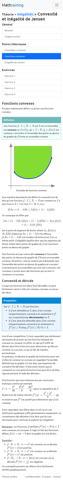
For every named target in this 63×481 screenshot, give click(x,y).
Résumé (9, 30)
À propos (46, 476)
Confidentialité (33, 476)
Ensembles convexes (15, 50)
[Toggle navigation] (57, 5)
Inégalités (25, 14)
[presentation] (25, 125)
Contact (57, 476)
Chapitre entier (12, 36)
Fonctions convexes (15, 56)
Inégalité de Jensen (15, 62)
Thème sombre (9, 476)
